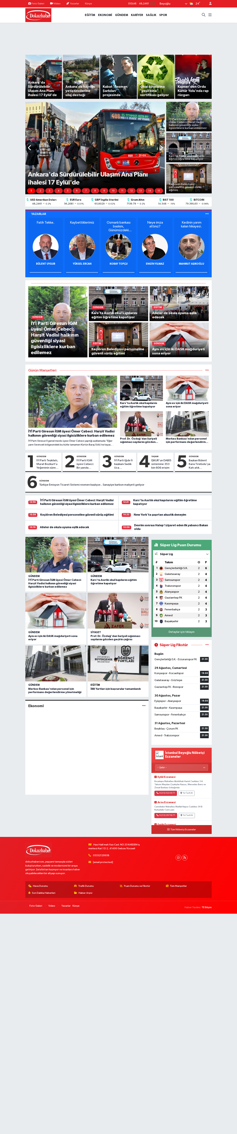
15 (159, 191)
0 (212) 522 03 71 (167, 793)
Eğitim (95, 685)
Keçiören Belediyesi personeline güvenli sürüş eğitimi (77, 514)
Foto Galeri (38, 3)
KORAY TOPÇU (82, 264)
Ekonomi (36, 706)
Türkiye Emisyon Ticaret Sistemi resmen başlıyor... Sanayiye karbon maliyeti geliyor (91, 484)
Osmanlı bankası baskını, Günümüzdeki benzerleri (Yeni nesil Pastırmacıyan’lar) (82, 226)
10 (113, 191)
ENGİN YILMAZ (118, 264)
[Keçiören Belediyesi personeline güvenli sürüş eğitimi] (118, 339)
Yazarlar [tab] (38, 213)
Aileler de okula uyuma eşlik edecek (64, 527)
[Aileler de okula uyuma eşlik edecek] (179, 303)
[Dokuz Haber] (38, 15)
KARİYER (137, 15)
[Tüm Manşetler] (207, 370)
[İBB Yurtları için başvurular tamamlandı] (118, 663)
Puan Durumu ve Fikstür (137, 886)
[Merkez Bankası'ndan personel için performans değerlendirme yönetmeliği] (55, 663)
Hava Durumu (40, 886)
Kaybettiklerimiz (45, 222)
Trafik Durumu (86, 886)
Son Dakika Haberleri (43, 893)
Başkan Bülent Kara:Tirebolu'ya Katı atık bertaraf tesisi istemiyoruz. (199, 464)
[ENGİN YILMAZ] (118, 246)
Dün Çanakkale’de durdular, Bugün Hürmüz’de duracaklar (191, 226)
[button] (30, 148)
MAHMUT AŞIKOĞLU (155, 264)
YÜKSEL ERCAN (45, 264)
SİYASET (96, 632)
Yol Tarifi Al (188, 793)
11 (122, 191)
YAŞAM (154, 456)
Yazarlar (74, 3)
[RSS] (185, 858)
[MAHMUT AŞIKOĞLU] (155, 246)
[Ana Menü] (210, 15)
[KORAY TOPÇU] (82, 246)
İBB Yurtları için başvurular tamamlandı (116, 688)
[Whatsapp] (178, 858)
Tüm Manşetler (178, 886)
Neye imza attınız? (118, 224)
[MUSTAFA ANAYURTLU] (192, 246)
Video (57, 3)
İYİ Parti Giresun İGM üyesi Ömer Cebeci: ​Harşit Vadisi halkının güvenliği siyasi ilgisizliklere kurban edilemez (55, 583)
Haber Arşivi (85, 893)
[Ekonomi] (144, 706)
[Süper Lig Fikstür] (207, 645)
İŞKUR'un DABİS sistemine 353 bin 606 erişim (161, 464)
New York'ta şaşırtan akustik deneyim (160, 514)
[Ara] (203, 15)
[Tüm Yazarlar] (207, 213)
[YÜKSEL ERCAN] (46, 246)
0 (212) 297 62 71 (167, 815)
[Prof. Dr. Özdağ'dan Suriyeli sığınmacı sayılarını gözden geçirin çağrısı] (118, 611)
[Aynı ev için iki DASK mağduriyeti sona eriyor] (179, 339)
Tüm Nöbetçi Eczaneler (183, 829)
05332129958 (101, 855)
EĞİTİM (90, 15)
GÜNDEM (121, 15)
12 (131, 191)
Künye (88, 3)
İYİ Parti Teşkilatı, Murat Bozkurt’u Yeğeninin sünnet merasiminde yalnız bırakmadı (47, 464)
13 (140, 191)
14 (149, 191)
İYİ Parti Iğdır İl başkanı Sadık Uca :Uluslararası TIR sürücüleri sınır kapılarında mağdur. (124, 464)
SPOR (163, 15)
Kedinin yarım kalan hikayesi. (155, 224)
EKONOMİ (105, 15)
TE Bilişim (207, 907)
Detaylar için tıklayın (181, 632)
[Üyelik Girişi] (209, 3)
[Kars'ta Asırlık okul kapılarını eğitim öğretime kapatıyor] (118, 303)
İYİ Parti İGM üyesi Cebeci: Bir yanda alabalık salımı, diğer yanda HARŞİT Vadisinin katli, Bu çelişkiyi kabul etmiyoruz (86, 464)
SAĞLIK (151, 15)
